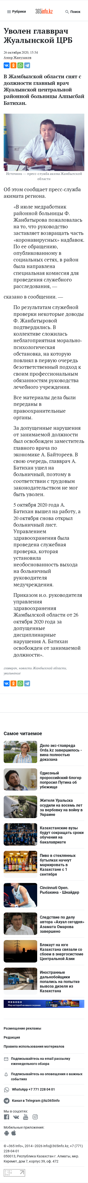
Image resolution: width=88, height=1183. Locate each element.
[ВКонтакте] (7, 65)
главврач (10, 668)
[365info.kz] (44, 12)
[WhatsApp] (20, 65)
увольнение (12, 673)
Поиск (75, 12)
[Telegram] (27, 65)
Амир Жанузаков (17, 57)
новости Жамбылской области (42, 668)
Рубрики (18, 11)
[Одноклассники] (13, 65)
